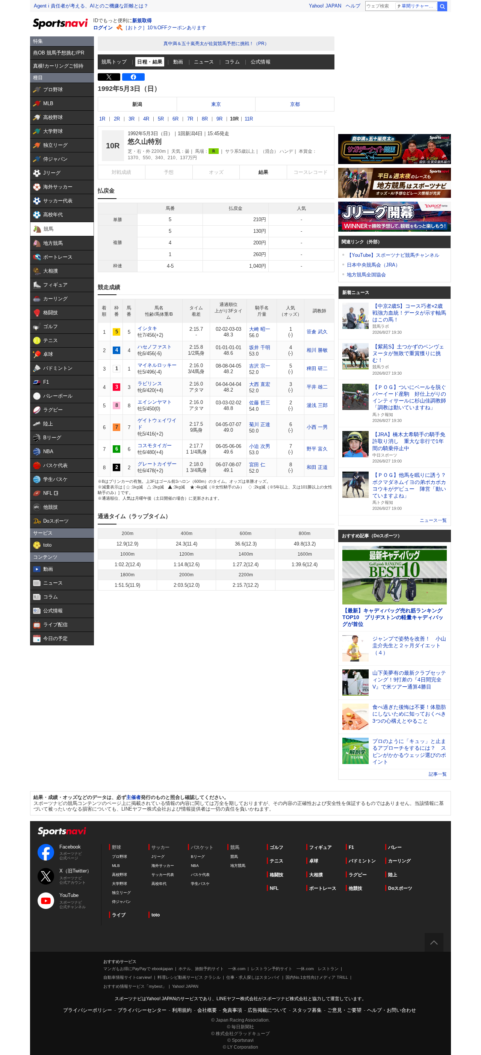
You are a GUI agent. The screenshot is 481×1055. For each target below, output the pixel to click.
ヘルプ (353, 6)
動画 (178, 62)
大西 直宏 (259, 384)
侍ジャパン (121, 902)
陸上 (392, 874)
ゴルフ (276, 847)
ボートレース (322, 888)
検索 (442, 6)
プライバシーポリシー (87, 1010)
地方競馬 (237, 866)
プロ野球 (119, 857)
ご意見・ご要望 (344, 1010)
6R (175, 119)
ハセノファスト (155, 347)
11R (249, 119)
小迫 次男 (259, 446)
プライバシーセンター (142, 1010)
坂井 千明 (259, 347)
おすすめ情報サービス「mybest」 (134, 986)
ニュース (204, 62)
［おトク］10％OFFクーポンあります (164, 27)
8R (205, 119)
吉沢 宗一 (259, 366)
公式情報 (261, 62)
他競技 (355, 888)
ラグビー (358, 874)
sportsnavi (62, 831)
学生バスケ (200, 884)
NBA (195, 866)
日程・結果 (149, 62)
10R (234, 119)
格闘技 (276, 874)
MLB (116, 866)
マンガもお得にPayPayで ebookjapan (138, 968)
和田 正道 (317, 467)
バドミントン (362, 861)
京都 (295, 104)
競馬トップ (114, 62)
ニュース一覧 (433, 520)
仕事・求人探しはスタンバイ (253, 977)
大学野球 (119, 884)
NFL (274, 888)
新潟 (137, 104)
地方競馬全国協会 (366, 274)
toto (155, 915)
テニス (276, 861)
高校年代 (158, 884)
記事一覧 (438, 774)
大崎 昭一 (259, 329)
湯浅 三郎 (317, 405)
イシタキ (147, 328)
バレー (395, 847)
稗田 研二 (317, 368)
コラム (232, 62)
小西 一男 (317, 427)
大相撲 (316, 874)
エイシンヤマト (155, 402)
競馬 (234, 857)
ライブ (119, 915)
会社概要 (207, 1010)
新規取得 (142, 20)
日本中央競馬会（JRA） (373, 265)
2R (117, 119)
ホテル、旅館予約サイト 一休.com (211, 968)
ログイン (103, 27)
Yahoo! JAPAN (325, 6)
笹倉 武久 (317, 332)
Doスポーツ (400, 888)
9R (219, 119)
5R (161, 119)
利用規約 (182, 1010)
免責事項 (232, 1010)
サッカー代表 (162, 875)
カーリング (399, 861)
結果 (263, 172)
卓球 (313, 861)
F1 (351, 847)
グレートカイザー (157, 464)
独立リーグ (121, 893)
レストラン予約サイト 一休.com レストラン (295, 968)
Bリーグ (198, 857)
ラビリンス (150, 383)
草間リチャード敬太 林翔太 (419, 6)
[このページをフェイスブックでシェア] (133, 77)
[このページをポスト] (109, 77)
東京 (216, 104)
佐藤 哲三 (259, 402)
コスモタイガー (155, 445)
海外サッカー (162, 866)
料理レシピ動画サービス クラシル (189, 977)
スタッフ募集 (307, 1010)
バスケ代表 (200, 875)
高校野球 (119, 875)
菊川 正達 (259, 424)
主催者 (133, 797)
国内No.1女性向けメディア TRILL (317, 977)
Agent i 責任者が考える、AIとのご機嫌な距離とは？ (91, 6)
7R (190, 119)
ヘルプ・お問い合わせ (391, 1010)
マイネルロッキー (157, 365)
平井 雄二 (317, 387)
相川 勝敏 (317, 350)
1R (102, 119)
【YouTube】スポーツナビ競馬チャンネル (393, 255)
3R (132, 119)
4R (146, 119)
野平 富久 (317, 449)
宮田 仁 (257, 464)
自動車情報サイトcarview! (127, 977)
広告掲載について (267, 1010)
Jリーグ (158, 857)
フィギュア (320, 847)
